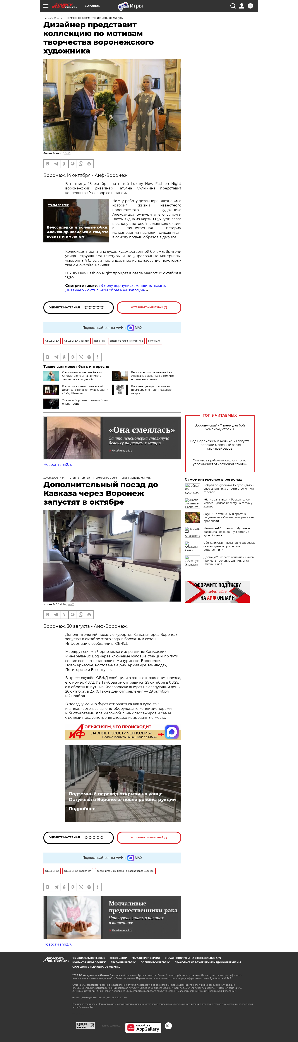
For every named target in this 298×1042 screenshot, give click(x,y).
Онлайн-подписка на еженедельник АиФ (193, 958)
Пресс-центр (118, 958)
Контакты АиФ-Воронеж (89, 962)
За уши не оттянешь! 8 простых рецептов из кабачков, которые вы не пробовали (229, 517)
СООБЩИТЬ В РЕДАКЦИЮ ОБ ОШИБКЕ (96, 966)
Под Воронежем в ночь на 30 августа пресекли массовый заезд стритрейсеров (220, 445)
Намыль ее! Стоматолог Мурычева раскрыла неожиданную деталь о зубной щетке (227, 532)
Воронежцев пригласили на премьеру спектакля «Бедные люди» (151, 390)
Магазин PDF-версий (146, 958)
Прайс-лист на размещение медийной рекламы (208, 962)
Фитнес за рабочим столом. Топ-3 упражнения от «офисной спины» (220, 462)
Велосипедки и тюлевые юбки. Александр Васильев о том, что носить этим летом (152, 376)
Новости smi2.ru (57, 465)
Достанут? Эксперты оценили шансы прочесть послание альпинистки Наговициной (229, 560)
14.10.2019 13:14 (52, 17)
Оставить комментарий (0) (149, 307)
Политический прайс (155, 962)
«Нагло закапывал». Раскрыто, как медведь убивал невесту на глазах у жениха (228, 503)
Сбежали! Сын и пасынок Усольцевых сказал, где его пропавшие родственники (229, 546)
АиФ (67, 153)
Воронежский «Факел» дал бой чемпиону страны (220, 427)
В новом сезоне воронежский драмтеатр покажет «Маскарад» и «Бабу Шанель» (85, 390)
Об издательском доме (88, 958)
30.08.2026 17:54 (54, 477)
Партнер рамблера (110, 1025)
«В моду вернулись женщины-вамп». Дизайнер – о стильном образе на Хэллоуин (115, 288)
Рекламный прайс (123, 962)
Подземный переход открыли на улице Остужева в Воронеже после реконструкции (122, 796)
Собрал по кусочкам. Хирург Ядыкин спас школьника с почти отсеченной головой (229, 488)
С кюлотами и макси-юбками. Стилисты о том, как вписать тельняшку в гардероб (82, 376)
